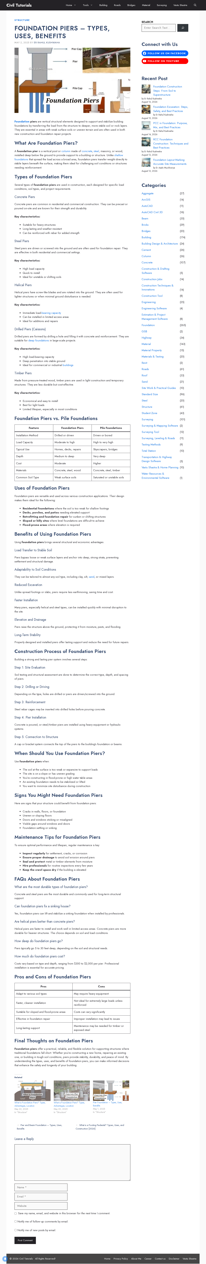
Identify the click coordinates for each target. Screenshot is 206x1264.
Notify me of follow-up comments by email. (42, 1221)
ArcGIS (146, 200)
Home (69, 5)
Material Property (152, 350)
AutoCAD (147, 206)
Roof (144, 375)
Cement (146, 250)
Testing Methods (151, 444)
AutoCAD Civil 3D (152, 212)
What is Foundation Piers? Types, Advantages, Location (30, 1104)
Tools (86, 5)
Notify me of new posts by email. (36, 1230)
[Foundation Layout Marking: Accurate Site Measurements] (146, 163)
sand (91, 577)
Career (148, 1258)
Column (146, 256)
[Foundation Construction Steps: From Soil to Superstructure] (146, 90)
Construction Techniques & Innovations (157, 288)
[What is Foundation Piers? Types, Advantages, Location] (32, 1091)
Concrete (147, 262)
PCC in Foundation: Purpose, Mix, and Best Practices (170, 125)
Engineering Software (154, 308)
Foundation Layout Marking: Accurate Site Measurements (170, 162)
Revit (144, 363)
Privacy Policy (121, 1258)
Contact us (160, 1258)
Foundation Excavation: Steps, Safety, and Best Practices (170, 109)
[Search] (182, 28)
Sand (145, 382)
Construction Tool (152, 296)
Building (103, 5)
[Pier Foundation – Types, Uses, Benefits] (111, 1091)
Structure (22, 20)
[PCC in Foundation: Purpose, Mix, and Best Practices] (146, 126)
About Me (136, 1258)
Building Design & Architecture (160, 244)
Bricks (145, 225)
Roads (117, 5)
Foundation (21, 121)
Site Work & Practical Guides (159, 388)
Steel (144, 400)
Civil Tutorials (19, 5)
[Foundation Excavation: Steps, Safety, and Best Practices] (146, 110)
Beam (145, 218)
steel (96, 151)
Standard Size (150, 394)
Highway (146, 338)
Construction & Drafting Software (155, 271)
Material (146, 5)
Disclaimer (174, 1258)
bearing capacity (51, 313)
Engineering (149, 302)
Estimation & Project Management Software (155, 317)
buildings (68, 365)
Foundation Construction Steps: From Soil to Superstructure (167, 91)
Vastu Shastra (180, 5)
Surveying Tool (150, 432)
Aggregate (148, 193)
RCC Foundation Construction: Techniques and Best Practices (170, 143)
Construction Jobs (152, 279)
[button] (195, 5)
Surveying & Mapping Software (160, 426)
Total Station (149, 451)
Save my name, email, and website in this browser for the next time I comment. (64, 1213)
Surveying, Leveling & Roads (158, 438)
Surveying (162, 5)
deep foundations (38, 340)
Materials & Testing (153, 356)
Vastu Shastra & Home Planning (160, 467)
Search (147, 22)
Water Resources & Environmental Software (155, 476)
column (65, 151)
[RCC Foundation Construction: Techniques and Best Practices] (146, 142)
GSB (144, 331)
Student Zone (149, 413)
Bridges (131, 5)
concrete (87, 151)
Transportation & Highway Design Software (157, 459)
